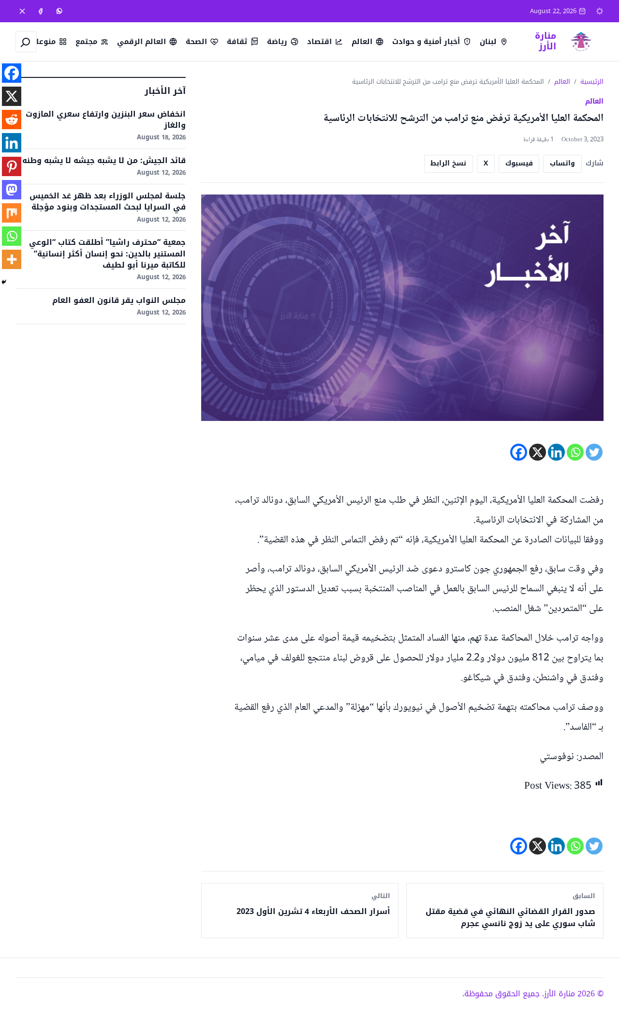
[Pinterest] (11, 166)
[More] (11, 259)
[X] (22, 11)
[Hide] (4, 282)
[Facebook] (40, 11)
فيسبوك (519, 163)
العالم (562, 81)
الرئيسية (592, 81)
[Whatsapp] (575, 452)
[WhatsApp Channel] (59, 11)
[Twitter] (594, 452)
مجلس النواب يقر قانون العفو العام (119, 300)
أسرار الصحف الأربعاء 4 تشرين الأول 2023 (313, 911)
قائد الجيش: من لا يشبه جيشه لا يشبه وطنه (104, 160)
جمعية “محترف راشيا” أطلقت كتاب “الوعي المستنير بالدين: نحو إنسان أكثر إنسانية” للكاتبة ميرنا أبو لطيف (107, 253)
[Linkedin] (556, 452)
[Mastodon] (11, 189)
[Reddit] (11, 119)
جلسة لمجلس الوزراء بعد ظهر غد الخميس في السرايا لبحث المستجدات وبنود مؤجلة (107, 201)
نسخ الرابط (448, 163)
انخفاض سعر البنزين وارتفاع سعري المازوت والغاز (106, 119)
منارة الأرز (545, 41)
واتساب (562, 163)
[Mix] (11, 213)
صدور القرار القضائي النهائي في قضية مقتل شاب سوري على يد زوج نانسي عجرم (510, 917)
